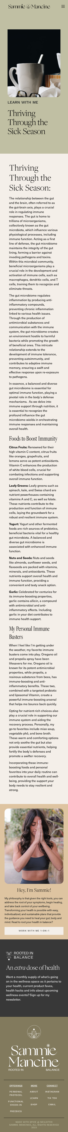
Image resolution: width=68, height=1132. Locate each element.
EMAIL (52, 1104)
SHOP (34, 1104)
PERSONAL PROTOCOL (15, 1093)
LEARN (34, 1098)
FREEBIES (16, 1111)
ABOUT (34, 1091)
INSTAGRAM (52, 1091)
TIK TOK (52, 1098)
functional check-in (16, 1103)
